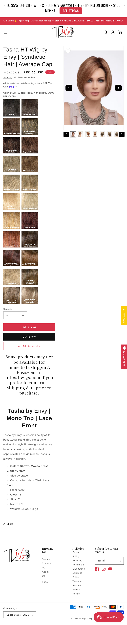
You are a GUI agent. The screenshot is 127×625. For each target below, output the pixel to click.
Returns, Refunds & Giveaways (78, 564)
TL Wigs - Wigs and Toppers (92, 619)
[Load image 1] (73, 134)
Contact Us (46, 565)
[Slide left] (66, 134)
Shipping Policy (77, 575)
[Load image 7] (117, 134)
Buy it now (29, 336)
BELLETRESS (71, 10)
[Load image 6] (109, 134)
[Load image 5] (102, 134)
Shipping (7, 77)
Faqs (45, 582)
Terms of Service (77, 583)
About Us (45, 573)
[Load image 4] (95, 134)
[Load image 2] (80, 134)
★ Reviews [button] (124, 316)
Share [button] (10, 524)
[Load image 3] (88, 134)
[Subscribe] (120, 561)
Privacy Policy (76, 554)
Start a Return (76, 591)
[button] (5, 32)
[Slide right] (122, 134)
